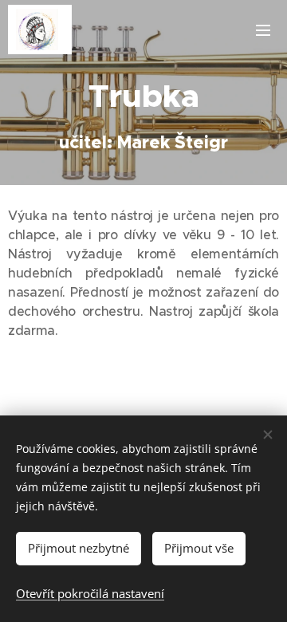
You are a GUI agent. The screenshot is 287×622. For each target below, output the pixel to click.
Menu (263, 29)
